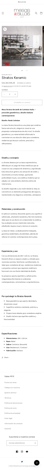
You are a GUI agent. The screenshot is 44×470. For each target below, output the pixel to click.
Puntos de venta (10, 382)
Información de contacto (14, 423)
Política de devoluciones (13, 403)
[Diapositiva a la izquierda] (17, 70)
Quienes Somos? (10, 393)
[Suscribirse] (34, 443)
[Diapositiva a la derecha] (26, 70)
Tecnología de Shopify (28, 466)
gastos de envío (8, 86)
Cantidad (5, 90)
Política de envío (11, 408)
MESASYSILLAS (17, 466)
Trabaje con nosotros (12, 388)
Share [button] (6, 357)
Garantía (8, 429)
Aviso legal (8, 418)
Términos (8, 398)
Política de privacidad (12, 413)
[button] (2, 13)
